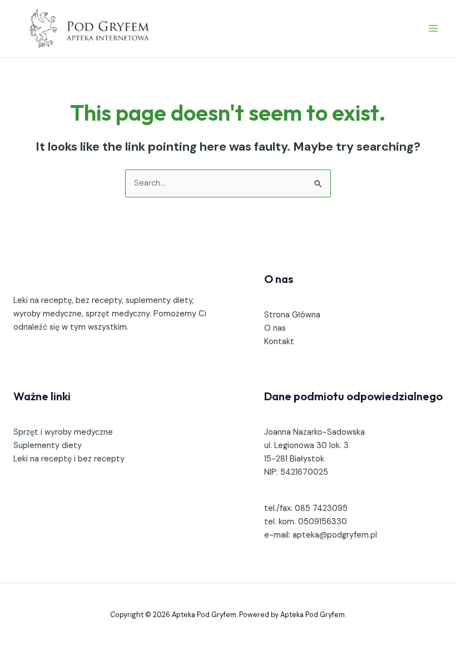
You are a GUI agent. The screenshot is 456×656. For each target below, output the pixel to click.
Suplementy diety (47, 445)
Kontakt (279, 341)
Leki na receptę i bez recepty (69, 459)
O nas (275, 328)
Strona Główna (292, 315)
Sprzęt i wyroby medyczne (63, 432)
